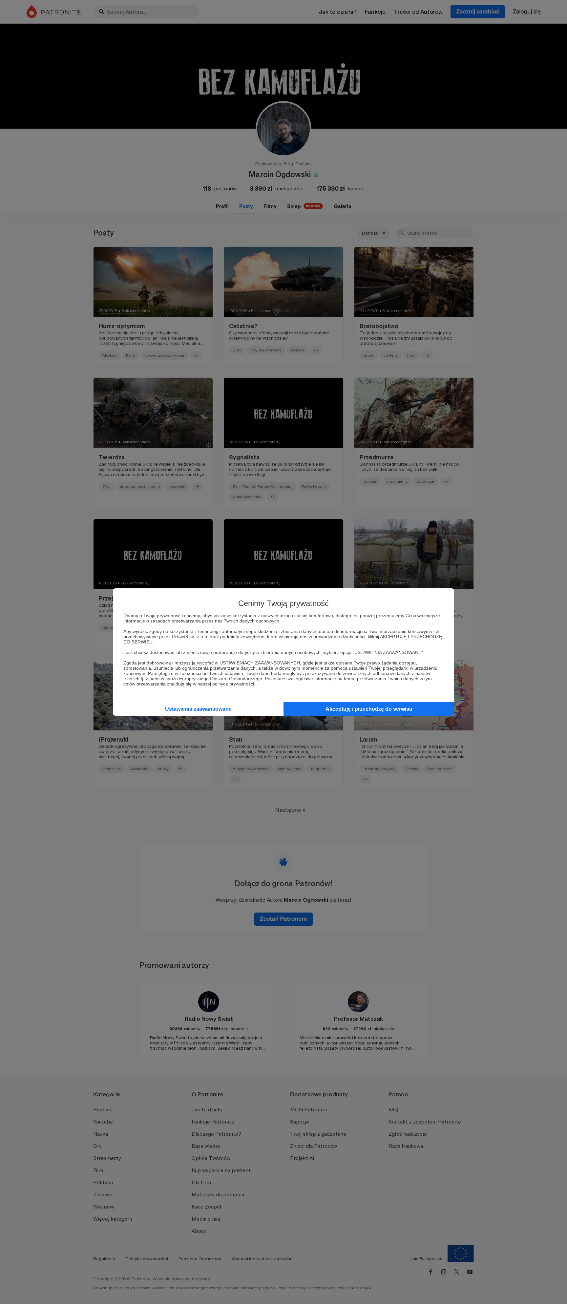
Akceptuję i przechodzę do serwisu (369, 709)
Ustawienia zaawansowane (198, 709)
